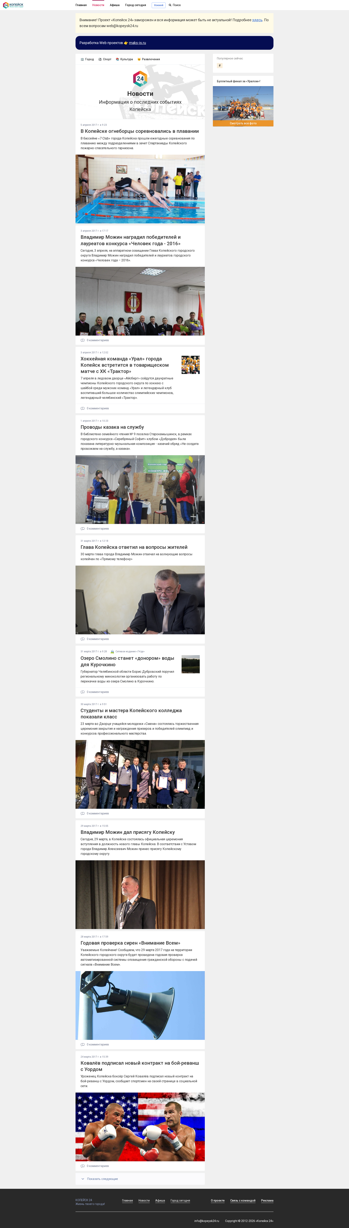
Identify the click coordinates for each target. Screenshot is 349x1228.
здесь (257, 20)
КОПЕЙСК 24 (84, 1200)
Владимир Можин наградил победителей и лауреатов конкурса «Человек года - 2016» (131, 240)
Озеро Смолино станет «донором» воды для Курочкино (127, 661)
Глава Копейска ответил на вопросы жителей (134, 547)
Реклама (267, 1200)
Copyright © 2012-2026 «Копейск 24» (249, 1221)
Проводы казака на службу (112, 427)
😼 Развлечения (148, 59)
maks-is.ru (137, 43)
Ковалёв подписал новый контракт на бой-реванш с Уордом (140, 1066)
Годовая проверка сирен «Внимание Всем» (130, 943)
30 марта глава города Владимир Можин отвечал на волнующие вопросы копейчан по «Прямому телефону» (136, 556)
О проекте (218, 1200)
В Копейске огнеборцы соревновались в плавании (140, 131)
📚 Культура (124, 59)
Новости (98, 5)
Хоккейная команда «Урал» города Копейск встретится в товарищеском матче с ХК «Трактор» (125, 365)
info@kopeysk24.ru (206, 1221)
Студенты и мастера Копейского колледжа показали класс (131, 714)
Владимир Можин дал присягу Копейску (128, 832)
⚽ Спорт (104, 59)
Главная (81, 5)
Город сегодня (135, 5)
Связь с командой (242, 1200)
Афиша (115, 5)
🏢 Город (87, 59)
